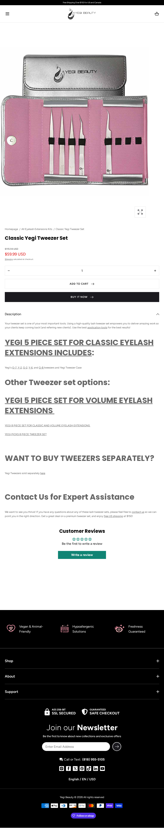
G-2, (25, 367)
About (10, 676)
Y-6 (31, 367)
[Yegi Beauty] (82, 13)
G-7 (14, 367)
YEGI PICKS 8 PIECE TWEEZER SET (26, 434)
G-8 (41, 367)
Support (11, 691)
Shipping (9, 259)
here (42, 473)
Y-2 (19, 367)
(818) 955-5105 (93, 759)
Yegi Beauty (67, 797)
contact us (138, 511)
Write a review (82, 555)
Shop (9, 661)
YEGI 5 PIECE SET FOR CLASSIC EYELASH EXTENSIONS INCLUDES (79, 347)
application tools (97, 327)
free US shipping (113, 516)
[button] (7, 13)
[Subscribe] (116, 746)
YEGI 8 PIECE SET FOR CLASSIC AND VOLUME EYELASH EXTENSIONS (47, 425)
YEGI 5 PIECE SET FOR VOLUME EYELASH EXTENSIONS (79, 405)
